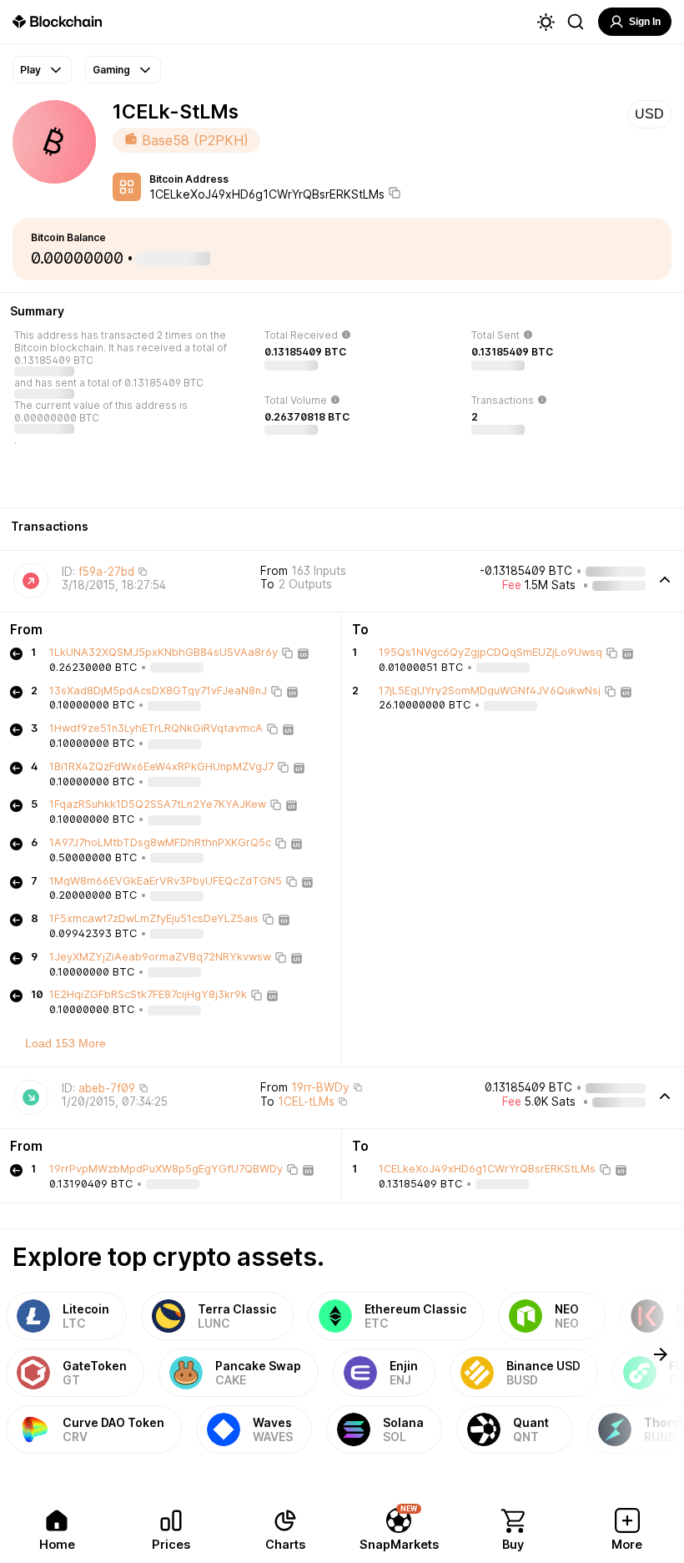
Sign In (645, 22)
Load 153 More (65, 1043)
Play (30, 69)
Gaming (111, 69)
